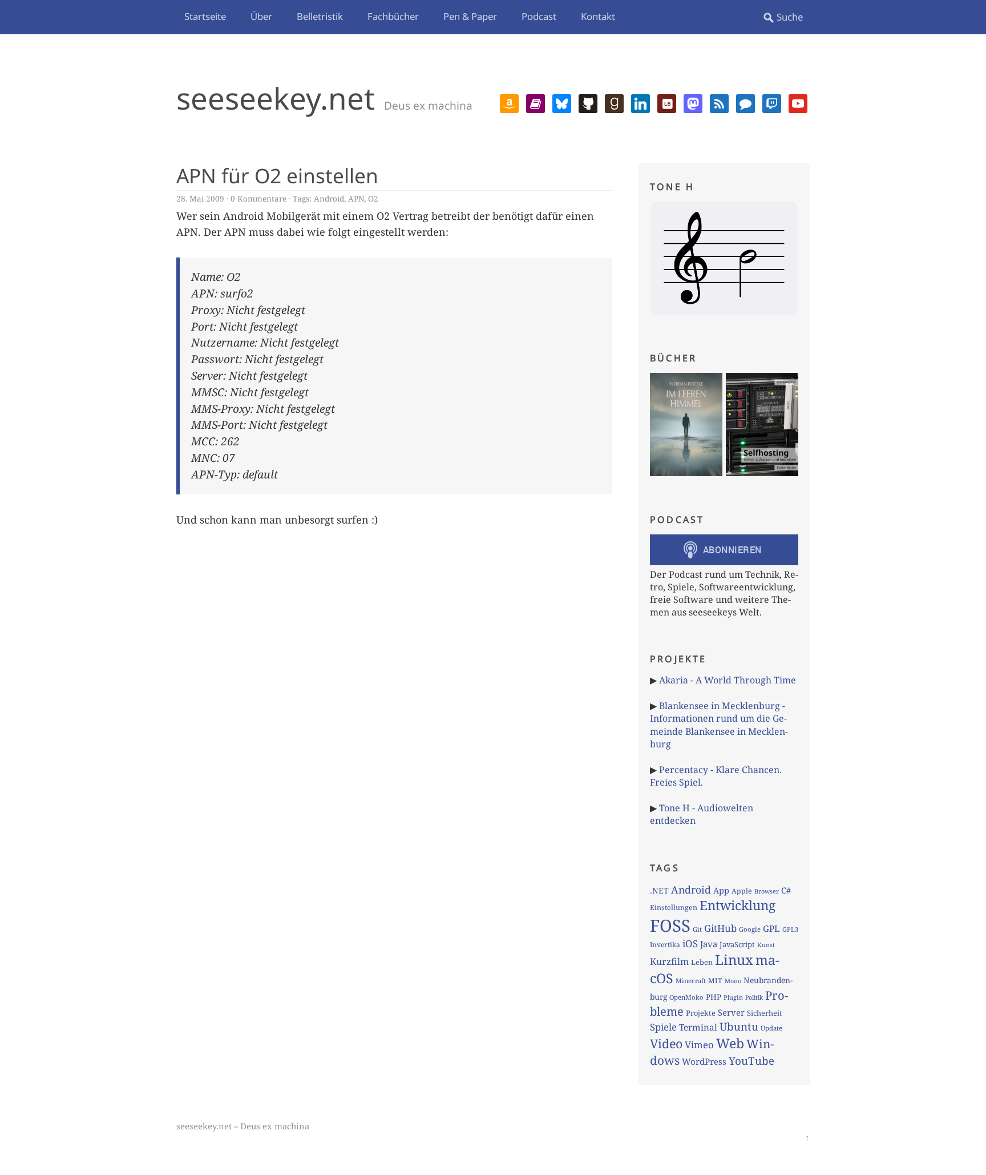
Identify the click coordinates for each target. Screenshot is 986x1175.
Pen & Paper (470, 16)
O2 (373, 198)
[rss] (719, 102)
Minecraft (691, 980)
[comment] (745, 102)
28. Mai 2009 (200, 198)
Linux (734, 959)
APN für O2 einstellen (277, 175)
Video (666, 1043)
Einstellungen (673, 907)
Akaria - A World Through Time (727, 680)
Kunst (766, 944)
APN (356, 198)
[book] (535, 102)
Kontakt (598, 16)
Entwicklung (737, 905)
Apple (742, 891)
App (721, 890)
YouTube (751, 1060)
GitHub (720, 928)
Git (697, 929)
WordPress (704, 1061)
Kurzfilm (669, 961)
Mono (733, 981)
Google (750, 929)
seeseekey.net (275, 98)
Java (708, 943)
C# (786, 890)
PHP (713, 997)
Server (731, 1012)
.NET (659, 890)
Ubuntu (739, 1026)
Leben (702, 962)
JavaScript (737, 944)
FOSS (670, 925)
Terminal (698, 1027)
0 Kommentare (258, 198)
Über (261, 16)
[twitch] (771, 102)
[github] (588, 102)
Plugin (733, 997)
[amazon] (509, 102)
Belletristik (320, 16)
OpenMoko (686, 997)
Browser (766, 891)
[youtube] (798, 102)
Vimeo (699, 1044)
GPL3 (790, 929)
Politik (754, 997)
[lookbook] (666, 102)
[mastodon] (693, 102)
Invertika (665, 944)
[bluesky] (561, 102)
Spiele (663, 1026)
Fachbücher (393, 16)
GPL (771, 928)
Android (329, 198)
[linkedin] (640, 102)
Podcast (539, 16)
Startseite (205, 16)
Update (771, 1028)
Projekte (701, 1013)
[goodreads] (614, 102)
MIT (715, 980)
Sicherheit (764, 1013)
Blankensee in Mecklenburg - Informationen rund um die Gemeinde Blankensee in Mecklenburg (719, 724)
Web (730, 1043)
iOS (690, 943)
